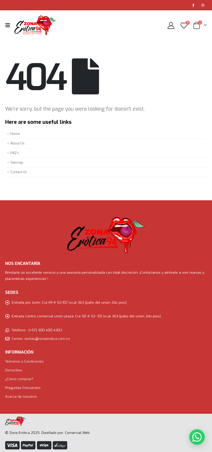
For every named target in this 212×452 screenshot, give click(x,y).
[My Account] (171, 25)
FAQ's (14, 153)
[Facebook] (193, 5)
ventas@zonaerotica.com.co (47, 338)
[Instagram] (203, 5)
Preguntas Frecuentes (23, 388)
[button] (197, 437)
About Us (17, 143)
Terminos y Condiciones (24, 361)
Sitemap (16, 162)
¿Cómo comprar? (19, 379)
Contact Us (18, 172)
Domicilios (13, 370)
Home (15, 134)
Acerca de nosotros (21, 396)
